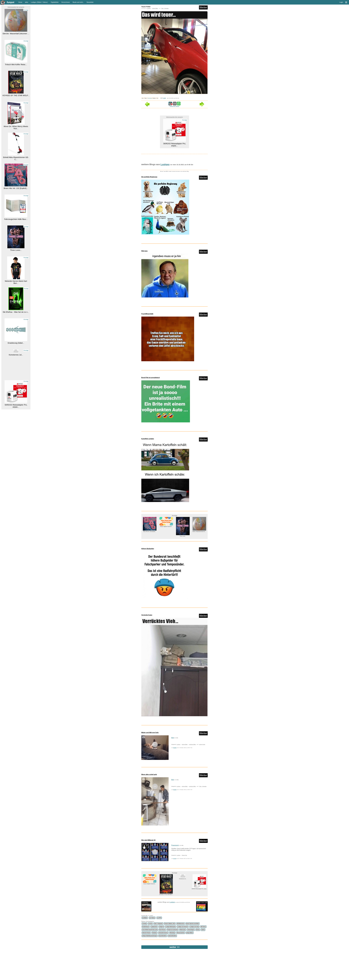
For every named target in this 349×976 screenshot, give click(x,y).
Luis (164, 98)
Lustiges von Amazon (182, 926)
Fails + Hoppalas (165, 8)
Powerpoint (175, 845)
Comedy (144, 923)
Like (143, 98)
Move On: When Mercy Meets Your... (16, 69)
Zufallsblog (145, 902)
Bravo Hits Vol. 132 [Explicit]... (16, 130)
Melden (154, 98)
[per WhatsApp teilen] (179, 104)
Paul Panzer (162, 929)
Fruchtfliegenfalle (147, 314)
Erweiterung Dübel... (16, 285)
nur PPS (159, 917)
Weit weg (144, 251)
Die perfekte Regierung (149, 177)
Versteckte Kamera (163, 932)
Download (150, 98)
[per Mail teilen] (175, 104)
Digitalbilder (55, 2)
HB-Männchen (180, 923)
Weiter (203, 7)
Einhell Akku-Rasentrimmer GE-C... (16, 100)
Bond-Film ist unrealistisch (150, 377)
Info (157, 98)
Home (20, 2)
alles (26, 2)
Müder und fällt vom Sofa (150, 732)
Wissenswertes (180, 932)
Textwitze (154, 932)
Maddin (174, 747)
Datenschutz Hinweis (174, 106)
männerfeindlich (172, 935)
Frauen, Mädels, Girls (169, 923)
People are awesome (172, 929)
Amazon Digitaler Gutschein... (16, 372)
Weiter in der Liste (202, 902)
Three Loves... (16, 192)
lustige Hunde (202, 744)
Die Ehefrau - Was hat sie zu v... (16, 254)
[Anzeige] (16, 34)
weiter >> (175, 947)
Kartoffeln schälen (147, 439)
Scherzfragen (190, 929)
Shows (197, 929)
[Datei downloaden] (174, 208)
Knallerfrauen (145, 926)
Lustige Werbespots (170, 926)
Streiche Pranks (146, 932)
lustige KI (161, 926)
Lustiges (33, 2)
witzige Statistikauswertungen (149, 935)
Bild (172, 738)
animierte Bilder (192, 744)
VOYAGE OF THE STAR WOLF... (16, 37)
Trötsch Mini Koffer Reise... (199, 531)
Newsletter (90, 2)
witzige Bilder (155, 8)
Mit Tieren (203, 926)
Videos (45, 2)
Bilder (39, 2)
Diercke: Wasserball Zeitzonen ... (150, 531)
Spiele (203, 929)
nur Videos (152, 917)
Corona (150, 923)
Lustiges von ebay (194, 926)
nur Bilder (144, 917)
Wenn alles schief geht (149, 774)
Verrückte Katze (146, 615)
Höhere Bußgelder (147, 548)
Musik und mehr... (78, 2)
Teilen (145, 98)
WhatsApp (172, 932)
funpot (10, 2)
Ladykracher (154, 926)
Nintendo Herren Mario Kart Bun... (16, 224)
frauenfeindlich (162, 935)
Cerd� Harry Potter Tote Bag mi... (183, 531)
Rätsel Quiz (184, 855)
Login (341, 2)
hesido (174, 858)
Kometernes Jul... (16, 297)
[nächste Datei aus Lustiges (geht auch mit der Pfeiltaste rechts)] (202, 106)
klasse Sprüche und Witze (192, 923)
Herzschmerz (65, 2)
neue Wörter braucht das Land (149, 929)
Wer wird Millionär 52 (148, 840)
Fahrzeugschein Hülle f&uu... (16, 161)
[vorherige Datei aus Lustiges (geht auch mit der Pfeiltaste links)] (147, 106)
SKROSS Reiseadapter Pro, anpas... (16, 348)
